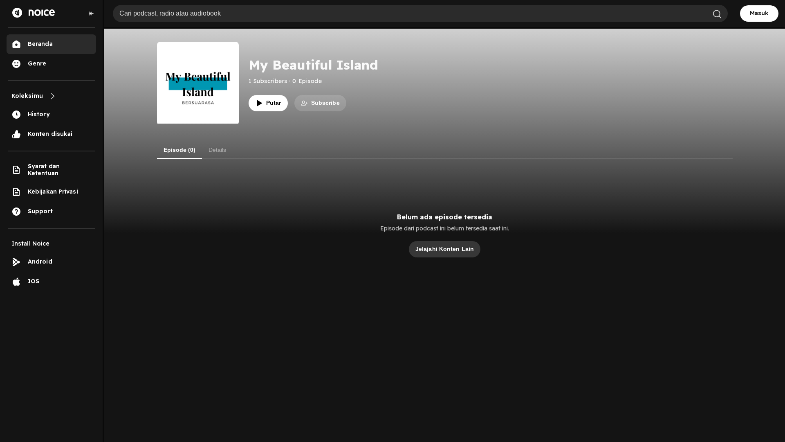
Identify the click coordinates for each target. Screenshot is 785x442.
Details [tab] (217, 150)
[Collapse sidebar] (91, 13)
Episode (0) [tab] (179, 150)
